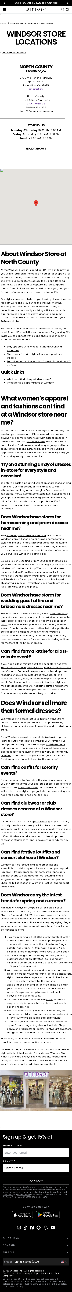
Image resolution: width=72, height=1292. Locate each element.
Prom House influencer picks (38, 572)
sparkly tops (39, 821)
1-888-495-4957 (36, 107)
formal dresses (36, 441)
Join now (36, 1180)
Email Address (13, 1145)
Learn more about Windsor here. (32, 1042)
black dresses (15, 959)
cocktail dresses (32, 682)
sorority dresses (28, 787)
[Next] (67, 3)
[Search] (62, 9)
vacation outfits (38, 726)
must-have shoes (57, 748)
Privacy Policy (23, 1194)
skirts (49, 999)
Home (3, 23)
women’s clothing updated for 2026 (38, 1017)
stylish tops (28, 791)
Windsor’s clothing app (33, 554)
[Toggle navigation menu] (4, 9)
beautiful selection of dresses (42, 483)
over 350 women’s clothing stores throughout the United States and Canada (36, 667)
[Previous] (4, 3)
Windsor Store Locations (24, 23)
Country (9, 1161)
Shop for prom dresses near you (26, 535)
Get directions (36, 88)
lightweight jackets (46, 1025)
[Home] (36, 9)
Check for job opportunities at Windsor (30, 382)
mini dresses (43, 486)
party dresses (43, 951)
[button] (36, 203)
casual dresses (55, 438)
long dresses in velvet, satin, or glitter (31, 676)
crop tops (37, 992)
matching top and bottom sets (53, 973)
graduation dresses (53, 497)
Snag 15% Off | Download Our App (36, 3)
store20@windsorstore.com (36, 111)
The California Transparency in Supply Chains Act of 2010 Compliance (31, 1274)
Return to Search (14, 52)
